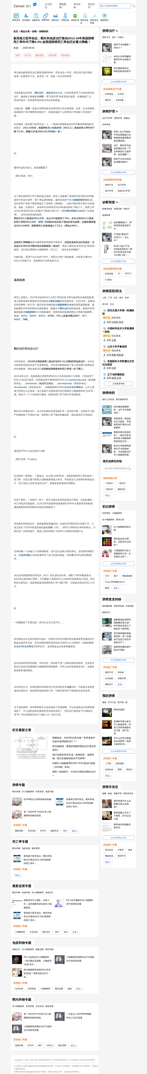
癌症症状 (109, 850)
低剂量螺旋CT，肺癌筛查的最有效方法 (123, 225)
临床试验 (25, 555)
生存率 (40, 218)
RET (84, 316)
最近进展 (59, 988)
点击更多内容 (118, 383)
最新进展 (39, 55)
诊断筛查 (36, 20)
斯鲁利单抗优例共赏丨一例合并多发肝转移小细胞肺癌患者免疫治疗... (122, 436)
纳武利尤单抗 (46, 383)
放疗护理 (109, 191)
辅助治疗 (122, 489)
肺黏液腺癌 (127, 576)
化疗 (65, 831)
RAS (42, 316)
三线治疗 (109, 489)
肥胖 (120, 769)
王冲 (107, 576)
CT (119, 273)
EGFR (43, 831)
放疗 (116, 576)
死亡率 (28, 55)
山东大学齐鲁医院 (117, 346)
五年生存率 (73, 387)
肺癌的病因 (119, 709)
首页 (15, 31)
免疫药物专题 (21, 943)
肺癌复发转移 (111, 599)
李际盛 (120, 355)
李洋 (121, 322)
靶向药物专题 (21, 999)
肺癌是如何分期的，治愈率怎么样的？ (122, 541)
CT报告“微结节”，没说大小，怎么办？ (122, 237)
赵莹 (114, 378)
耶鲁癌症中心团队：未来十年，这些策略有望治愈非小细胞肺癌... (38, 904)
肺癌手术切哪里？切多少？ (122, 46)
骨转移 (121, 672)
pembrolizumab (77, 380)
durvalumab (20, 387)
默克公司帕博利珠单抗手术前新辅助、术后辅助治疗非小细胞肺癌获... (122, 450)
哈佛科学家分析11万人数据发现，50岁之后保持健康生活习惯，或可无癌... (122, 727)
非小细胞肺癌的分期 (122, 528)
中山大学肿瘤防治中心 (115, 582)
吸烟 (107, 588)
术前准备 (120, 100)
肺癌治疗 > (110, 31)
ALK (76, 246)
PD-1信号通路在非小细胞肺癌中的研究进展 (79, 902)
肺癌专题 (18, 785)
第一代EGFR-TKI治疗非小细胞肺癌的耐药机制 (37, 814)
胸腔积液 (109, 856)
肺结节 (108, 100)
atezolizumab (65, 383)
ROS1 (24, 316)
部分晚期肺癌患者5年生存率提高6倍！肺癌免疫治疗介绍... (37, 973)
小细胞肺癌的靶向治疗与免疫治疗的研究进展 (80, 959)
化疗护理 (122, 185)
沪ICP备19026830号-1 (59, 1060)
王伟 (119, 378)
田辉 (114, 355)
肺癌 (34, 31)
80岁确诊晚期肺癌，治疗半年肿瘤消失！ (122, 409)
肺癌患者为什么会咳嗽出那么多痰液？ (122, 804)
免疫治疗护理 (124, 191)
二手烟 (108, 763)
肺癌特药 (46, 20)
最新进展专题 (21, 886)
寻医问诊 (65, 20)
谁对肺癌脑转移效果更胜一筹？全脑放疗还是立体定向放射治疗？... (122, 638)
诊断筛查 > (110, 202)
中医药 (121, 850)
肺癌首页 (16, 20)
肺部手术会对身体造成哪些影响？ (122, 160)
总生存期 (48, 527)
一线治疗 (109, 483)
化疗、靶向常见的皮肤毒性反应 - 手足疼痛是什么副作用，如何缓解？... (122, 150)
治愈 (69, 687)
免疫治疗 (50, 93)
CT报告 (108, 280)
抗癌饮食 (109, 769)
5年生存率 (26, 646)
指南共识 (55, 831)
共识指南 (109, 678)
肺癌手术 (109, 185)
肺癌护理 (75, 20)
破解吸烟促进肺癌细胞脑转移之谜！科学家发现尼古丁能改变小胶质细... (122, 624)
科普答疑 (32, 988)
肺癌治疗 (56, 20)
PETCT (128, 273)
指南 (70, 988)
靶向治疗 (39, 93)
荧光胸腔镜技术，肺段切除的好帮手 (122, 69)
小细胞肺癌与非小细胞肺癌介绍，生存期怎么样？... (122, 553)
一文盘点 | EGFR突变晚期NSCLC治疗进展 (78, 1016)
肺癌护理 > (110, 111)
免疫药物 (52, 55)
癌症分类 (25, 31)
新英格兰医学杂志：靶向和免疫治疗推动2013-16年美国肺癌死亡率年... (80, 803)
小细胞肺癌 (55, 128)
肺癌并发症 (110, 787)
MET (57, 932)
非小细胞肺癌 (60, 304)
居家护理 (122, 678)
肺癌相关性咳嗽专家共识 (122, 826)
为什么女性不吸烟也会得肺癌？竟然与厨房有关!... (122, 741)
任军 (114, 368)
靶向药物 (65, 55)
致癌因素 (120, 763)
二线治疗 (122, 483)
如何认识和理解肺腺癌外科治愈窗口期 (122, 59)
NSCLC (50, 1045)
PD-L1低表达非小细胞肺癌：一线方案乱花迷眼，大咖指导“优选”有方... (38, 961)
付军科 (115, 322)
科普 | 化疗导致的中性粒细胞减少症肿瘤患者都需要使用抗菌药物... (122, 136)
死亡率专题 (20, 841)
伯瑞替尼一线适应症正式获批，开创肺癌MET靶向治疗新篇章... (122, 423)
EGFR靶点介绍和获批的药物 (37, 799)
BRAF (33, 316)
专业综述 (32, 831)
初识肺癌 (26, 20)
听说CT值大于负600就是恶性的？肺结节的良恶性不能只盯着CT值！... (123, 250)
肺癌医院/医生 (112, 291)
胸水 (130, 850)
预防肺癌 (104, 20)
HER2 (17, 319)
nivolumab (31, 383)
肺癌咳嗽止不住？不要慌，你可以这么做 (122, 815)
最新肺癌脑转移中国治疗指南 (122, 648)
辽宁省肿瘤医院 (115, 374)
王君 (114, 340)
